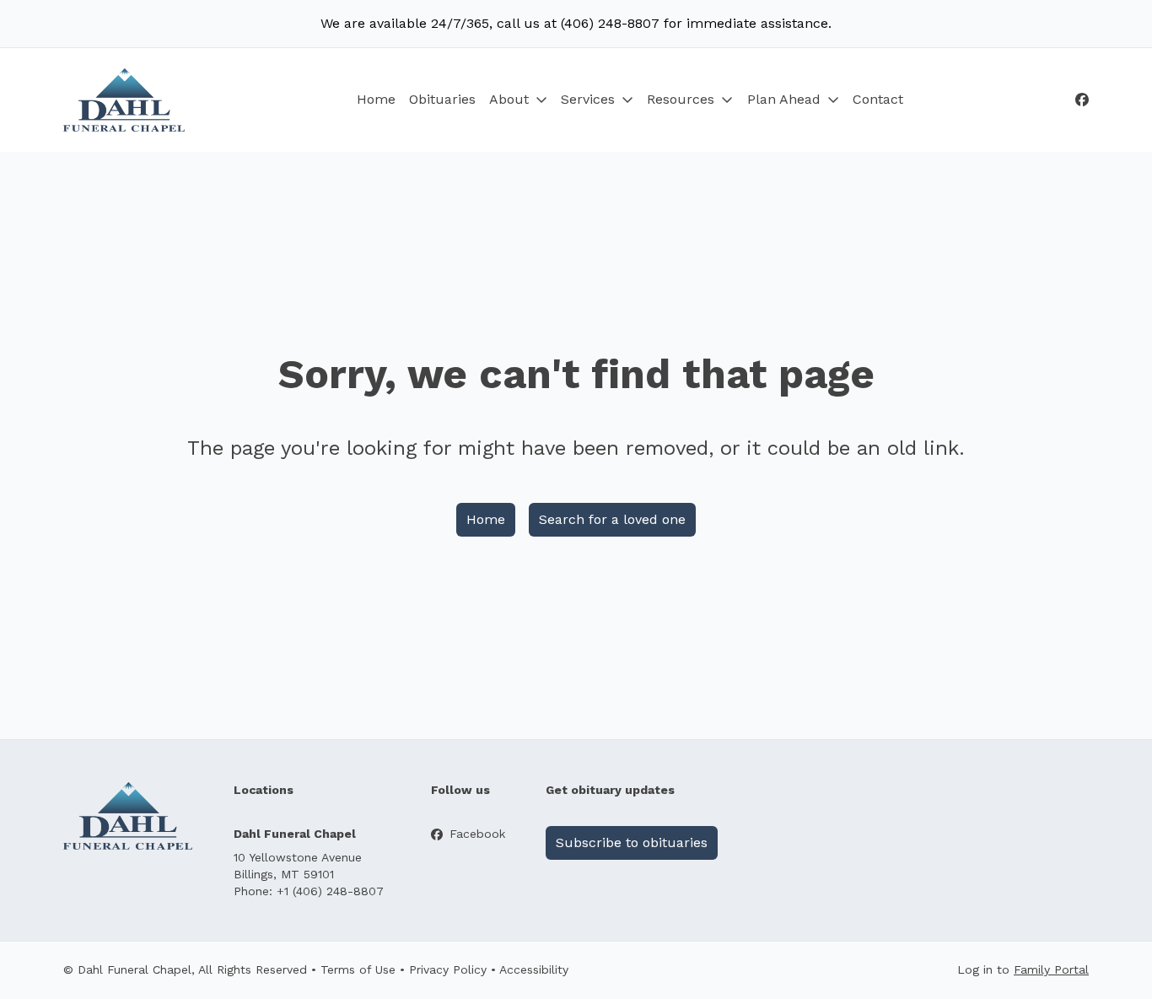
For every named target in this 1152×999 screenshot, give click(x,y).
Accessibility (533, 969)
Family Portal (1051, 969)
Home (376, 99)
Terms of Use (358, 969)
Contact (878, 99)
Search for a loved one (612, 519)
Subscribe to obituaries (632, 842)
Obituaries (442, 99)
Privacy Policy (448, 969)
